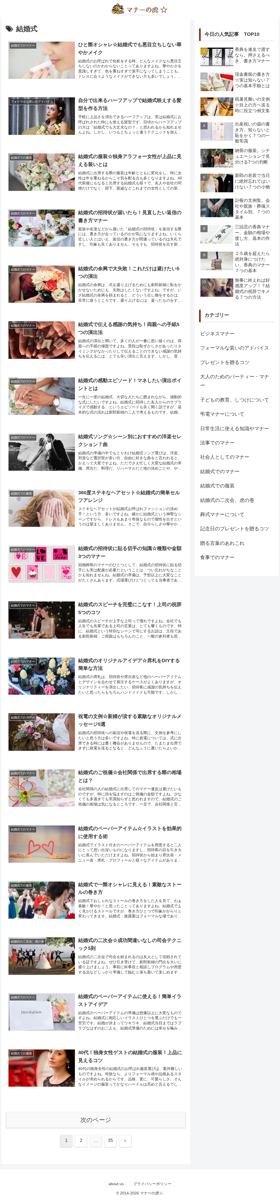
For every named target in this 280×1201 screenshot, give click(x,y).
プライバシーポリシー (152, 1184)
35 (110, 1140)
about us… (118, 1184)
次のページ (95, 1119)
